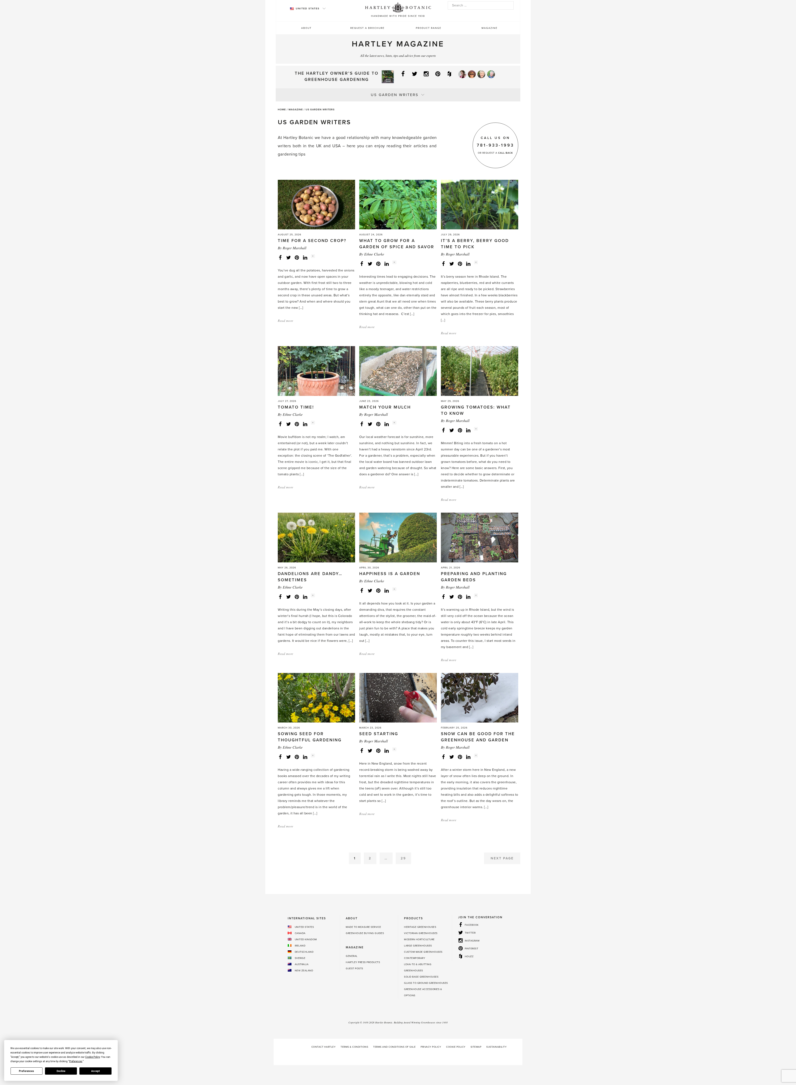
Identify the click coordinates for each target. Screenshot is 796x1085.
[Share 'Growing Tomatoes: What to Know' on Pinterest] (459, 430)
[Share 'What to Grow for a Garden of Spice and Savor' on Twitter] (370, 263)
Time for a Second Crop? (312, 240)
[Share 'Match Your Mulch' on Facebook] (361, 423)
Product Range (428, 28)
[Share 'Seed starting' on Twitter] (370, 750)
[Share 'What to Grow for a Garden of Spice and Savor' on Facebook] (361, 263)
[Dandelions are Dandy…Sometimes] (316, 537)
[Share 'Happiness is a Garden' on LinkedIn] (386, 590)
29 (403, 858)
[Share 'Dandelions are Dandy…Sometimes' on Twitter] (288, 596)
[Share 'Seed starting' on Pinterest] (378, 750)
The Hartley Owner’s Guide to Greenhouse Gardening (337, 76)
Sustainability (496, 1046)
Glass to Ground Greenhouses (426, 983)
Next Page (502, 858)
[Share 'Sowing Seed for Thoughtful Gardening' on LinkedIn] (305, 756)
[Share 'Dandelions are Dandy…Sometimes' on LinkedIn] (305, 596)
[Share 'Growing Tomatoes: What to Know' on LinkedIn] (468, 430)
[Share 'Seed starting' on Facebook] (361, 750)
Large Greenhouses (418, 945)
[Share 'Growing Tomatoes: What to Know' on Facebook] (443, 430)
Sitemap (476, 1046)
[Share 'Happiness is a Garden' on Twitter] (370, 590)
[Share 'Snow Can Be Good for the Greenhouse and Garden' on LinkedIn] (468, 756)
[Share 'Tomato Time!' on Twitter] (288, 423)
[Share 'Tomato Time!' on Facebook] (280, 423)
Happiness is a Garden (389, 573)
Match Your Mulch (385, 407)
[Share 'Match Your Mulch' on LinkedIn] (386, 423)
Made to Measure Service (363, 927)
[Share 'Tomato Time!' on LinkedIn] (305, 423)
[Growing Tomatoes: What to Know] (479, 370)
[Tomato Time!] (316, 370)
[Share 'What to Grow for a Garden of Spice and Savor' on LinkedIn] (386, 263)
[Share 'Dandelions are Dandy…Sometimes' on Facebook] (280, 596)
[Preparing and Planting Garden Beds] (479, 537)
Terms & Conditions (354, 1046)
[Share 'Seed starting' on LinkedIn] (386, 750)
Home (282, 109)
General (352, 956)
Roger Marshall (294, 247)
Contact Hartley (323, 1046)
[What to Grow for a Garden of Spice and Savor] (398, 204)
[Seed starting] (398, 697)
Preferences (26, 1071)
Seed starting (378, 733)
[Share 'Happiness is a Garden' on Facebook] (361, 590)
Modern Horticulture (419, 939)
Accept (95, 1071)
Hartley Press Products (363, 962)
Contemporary (414, 958)
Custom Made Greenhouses (423, 951)
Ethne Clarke (374, 254)
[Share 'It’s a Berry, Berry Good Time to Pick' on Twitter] (451, 263)
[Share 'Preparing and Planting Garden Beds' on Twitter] (451, 596)
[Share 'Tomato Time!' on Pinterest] (296, 423)
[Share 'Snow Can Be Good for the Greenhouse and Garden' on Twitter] (451, 756)
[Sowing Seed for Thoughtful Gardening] (316, 697)
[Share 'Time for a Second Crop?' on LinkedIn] (305, 257)
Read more (285, 320)
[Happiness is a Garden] (398, 537)
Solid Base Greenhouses (421, 976)
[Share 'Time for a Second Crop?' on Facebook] (280, 257)
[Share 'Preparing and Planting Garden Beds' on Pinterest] (459, 596)
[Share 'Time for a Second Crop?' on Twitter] (288, 257)
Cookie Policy (456, 1046)
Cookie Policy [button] (92, 1057)
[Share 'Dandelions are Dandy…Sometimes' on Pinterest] (296, 596)
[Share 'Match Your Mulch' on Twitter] (370, 423)
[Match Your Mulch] (398, 370)
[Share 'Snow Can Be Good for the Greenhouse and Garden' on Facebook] (443, 756)
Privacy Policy (431, 1046)
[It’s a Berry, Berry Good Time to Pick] (479, 204)
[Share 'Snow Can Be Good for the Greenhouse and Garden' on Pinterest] (459, 756)
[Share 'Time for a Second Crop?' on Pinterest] (296, 257)
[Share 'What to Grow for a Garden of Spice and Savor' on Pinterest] (378, 263)
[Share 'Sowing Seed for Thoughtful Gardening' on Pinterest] (296, 756)
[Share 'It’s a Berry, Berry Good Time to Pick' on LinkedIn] (468, 263)
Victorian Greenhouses (421, 933)
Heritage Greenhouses (420, 927)
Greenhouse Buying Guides (365, 933)
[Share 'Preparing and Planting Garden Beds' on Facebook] (443, 596)
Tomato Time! (296, 407)
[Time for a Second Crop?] (316, 204)
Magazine (490, 28)
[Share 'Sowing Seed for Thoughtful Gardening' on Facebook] (280, 756)
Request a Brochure (367, 28)
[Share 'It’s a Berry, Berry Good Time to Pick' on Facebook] (443, 263)
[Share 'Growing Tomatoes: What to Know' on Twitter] (451, 430)
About (306, 28)
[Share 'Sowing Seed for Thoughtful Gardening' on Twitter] (288, 756)
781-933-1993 (495, 145)
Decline (61, 1071)
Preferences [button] (75, 1061)
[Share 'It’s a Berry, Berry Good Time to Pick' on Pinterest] (459, 263)
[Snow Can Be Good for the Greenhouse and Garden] (479, 697)
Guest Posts (354, 968)
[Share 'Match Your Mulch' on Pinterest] (378, 423)
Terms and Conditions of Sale (394, 1046)
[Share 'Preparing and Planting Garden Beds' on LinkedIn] (468, 596)
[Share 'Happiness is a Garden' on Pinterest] (378, 590)
